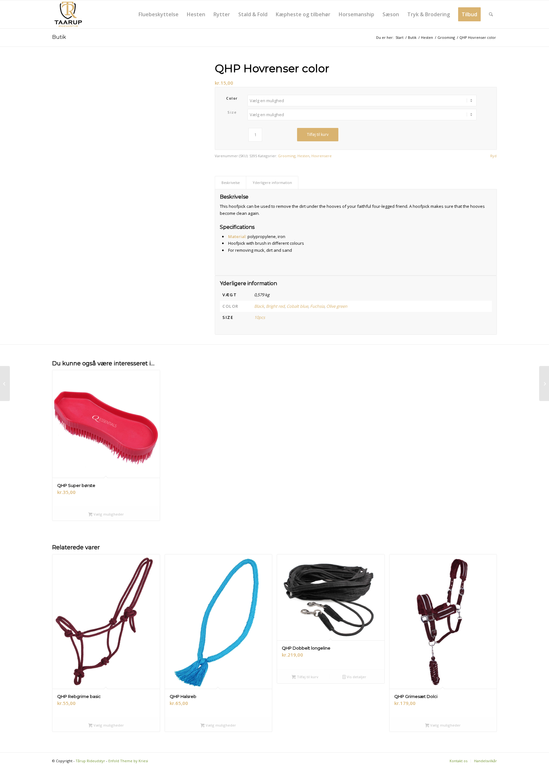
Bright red (275, 306)
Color (232, 98)
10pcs (259, 317)
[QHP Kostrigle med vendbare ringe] (5, 383)
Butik (59, 37)
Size (232, 112)
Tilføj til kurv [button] (307, 676)
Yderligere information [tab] (272, 182)
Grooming (286, 155)
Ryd (493, 156)
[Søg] (491, 14)
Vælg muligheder (108, 514)
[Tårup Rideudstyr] (68, 14)
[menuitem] (158, 14)
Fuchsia (317, 306)
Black (259, 306)
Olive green (336, 306)
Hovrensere (321, 155)
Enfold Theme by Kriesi (128, 760)
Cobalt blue (297, 306)
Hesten (303, 155)
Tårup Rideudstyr (90, 760)
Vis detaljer (356, 676)
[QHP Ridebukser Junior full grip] (544, 383)
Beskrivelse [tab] (230, 182)
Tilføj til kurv (318, 134)
